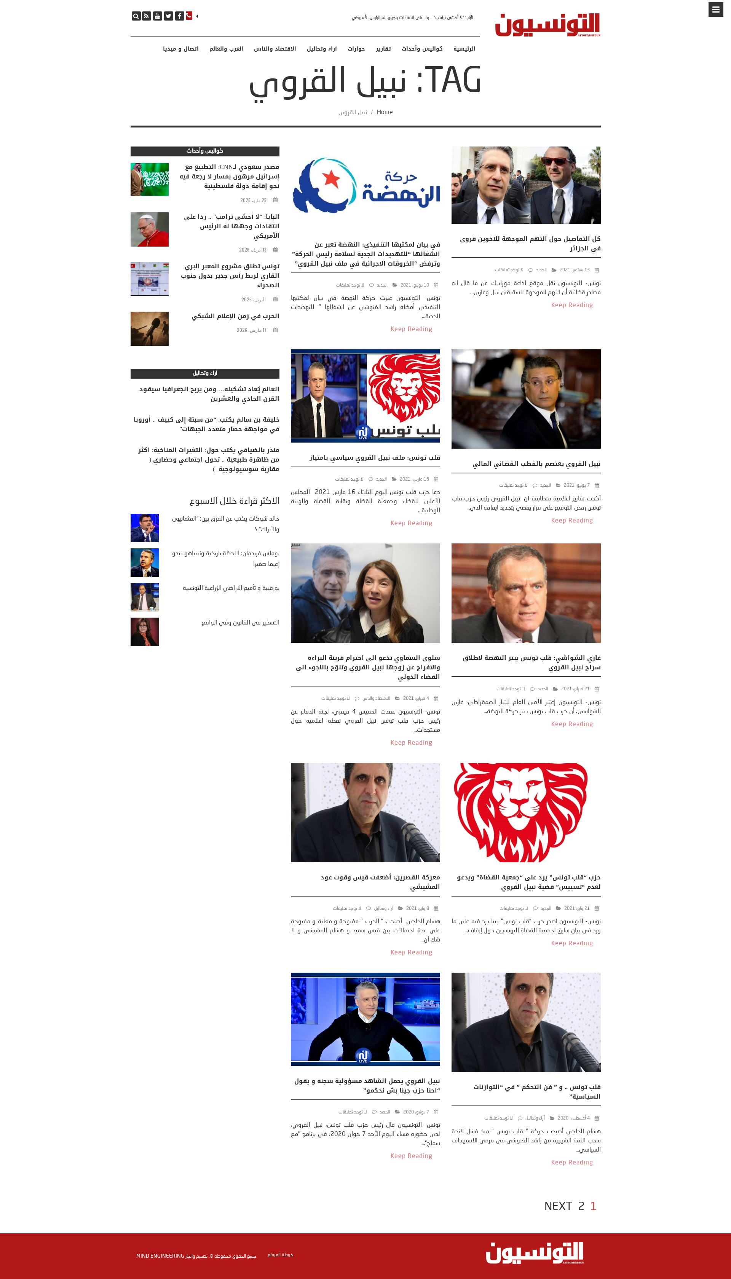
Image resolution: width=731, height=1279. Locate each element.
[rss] (146, 16)
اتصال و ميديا (181, 49)
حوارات (356, 49)
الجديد (541, 270)
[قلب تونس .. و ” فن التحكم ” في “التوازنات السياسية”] (526, 1024)
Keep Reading (572, 306)
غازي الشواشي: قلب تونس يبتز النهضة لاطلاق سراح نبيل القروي (532, 662)
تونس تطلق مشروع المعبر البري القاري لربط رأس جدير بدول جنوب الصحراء (230, 275)
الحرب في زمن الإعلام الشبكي (235, 316)
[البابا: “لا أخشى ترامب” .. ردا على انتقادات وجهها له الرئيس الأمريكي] (150, 231)
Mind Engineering (160, 1256)
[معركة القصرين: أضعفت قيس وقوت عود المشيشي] (365, 814)
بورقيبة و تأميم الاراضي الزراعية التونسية (231, 588)
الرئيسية (464, 49)
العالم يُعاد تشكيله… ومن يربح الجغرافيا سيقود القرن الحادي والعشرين (209, 394)
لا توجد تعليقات (509, 270)
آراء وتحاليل (322, 49)
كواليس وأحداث (422, 49)
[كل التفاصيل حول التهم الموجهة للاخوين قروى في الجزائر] (526, 187)
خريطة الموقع (280, 1255)
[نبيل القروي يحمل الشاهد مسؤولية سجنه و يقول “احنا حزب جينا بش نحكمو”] (365, 1021)
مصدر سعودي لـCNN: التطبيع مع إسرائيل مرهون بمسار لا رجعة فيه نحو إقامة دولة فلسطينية (229, 176)
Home (385, 113)
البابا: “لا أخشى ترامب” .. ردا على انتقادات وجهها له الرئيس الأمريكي (412, 18)
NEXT (558, 1207)
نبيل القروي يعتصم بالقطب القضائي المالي (536, 464)
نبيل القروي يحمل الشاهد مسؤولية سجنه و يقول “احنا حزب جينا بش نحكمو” (367, 1085)
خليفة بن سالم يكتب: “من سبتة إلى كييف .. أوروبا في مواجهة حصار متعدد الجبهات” (206, 424)
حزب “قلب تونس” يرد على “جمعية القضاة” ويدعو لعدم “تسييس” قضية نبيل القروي (529, 882)
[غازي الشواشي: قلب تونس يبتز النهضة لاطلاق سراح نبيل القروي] (526, 594)
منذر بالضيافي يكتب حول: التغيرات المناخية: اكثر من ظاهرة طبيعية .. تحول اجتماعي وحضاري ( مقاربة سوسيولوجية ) (208, 459)
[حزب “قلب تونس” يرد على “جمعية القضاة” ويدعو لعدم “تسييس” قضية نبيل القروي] (526, 814)
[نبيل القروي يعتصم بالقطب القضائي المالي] (526, 400)
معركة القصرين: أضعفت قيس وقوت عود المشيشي (380, 882)
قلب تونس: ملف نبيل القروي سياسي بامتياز (375, 457)
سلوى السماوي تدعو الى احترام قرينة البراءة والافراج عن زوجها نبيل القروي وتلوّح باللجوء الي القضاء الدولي (368, 667)
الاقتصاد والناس (275, 49)
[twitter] (168, 16)
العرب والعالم (226, 49)
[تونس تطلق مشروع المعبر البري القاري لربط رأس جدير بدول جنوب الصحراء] (150, 281)
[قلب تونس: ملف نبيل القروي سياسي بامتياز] (365, 397)
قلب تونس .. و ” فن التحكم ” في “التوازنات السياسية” (537, 1091)
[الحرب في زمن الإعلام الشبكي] (150, 331)
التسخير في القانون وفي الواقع (240, 623)
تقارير (383, 49)
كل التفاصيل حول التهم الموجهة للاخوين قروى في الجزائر (530, 243)
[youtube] (157, 16)
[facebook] (179, 16)
